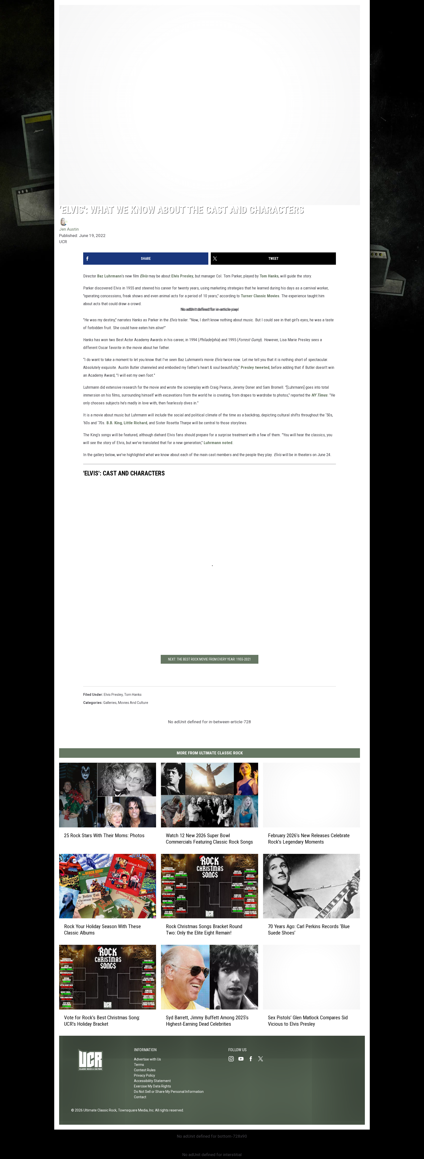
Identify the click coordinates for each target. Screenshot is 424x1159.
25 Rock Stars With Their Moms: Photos (104, 835)
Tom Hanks (269, 276)
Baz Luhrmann (109, 276)
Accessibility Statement (152, 1081)
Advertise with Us (147, 1059)
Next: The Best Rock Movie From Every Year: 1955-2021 (209, 659)
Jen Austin (69, 229)
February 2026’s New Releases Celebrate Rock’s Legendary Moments (309, 838)
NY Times (319, 395)
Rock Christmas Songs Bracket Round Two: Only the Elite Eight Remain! (204, 929)
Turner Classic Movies (260, 295)
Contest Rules (145, 1070)
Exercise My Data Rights (152, 1086)
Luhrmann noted (218, 442)
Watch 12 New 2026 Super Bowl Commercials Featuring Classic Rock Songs (209, 838)
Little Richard (135, 422)
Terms (139, 1065)
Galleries (110, 703)
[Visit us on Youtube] (243, 1059)
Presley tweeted (255, 367)
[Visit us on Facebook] (253, 1059)
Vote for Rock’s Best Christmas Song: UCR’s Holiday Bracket (102, 1020)
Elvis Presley (182, 276)
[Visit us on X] (262, 1059)
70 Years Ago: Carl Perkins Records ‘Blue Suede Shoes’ (309, 929)
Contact (140, 1097)
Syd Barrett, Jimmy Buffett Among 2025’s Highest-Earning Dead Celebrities (207, 1020)
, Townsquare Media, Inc (135, 1110)
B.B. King (114, 422)
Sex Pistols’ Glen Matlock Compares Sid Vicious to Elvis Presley (308, 1020)
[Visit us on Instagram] (233, 1059)
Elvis (144, 276)
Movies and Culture (133, 703)
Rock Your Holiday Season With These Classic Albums (102, 929)
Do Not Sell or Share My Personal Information (169, 1092)
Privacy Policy (144, 1075)
